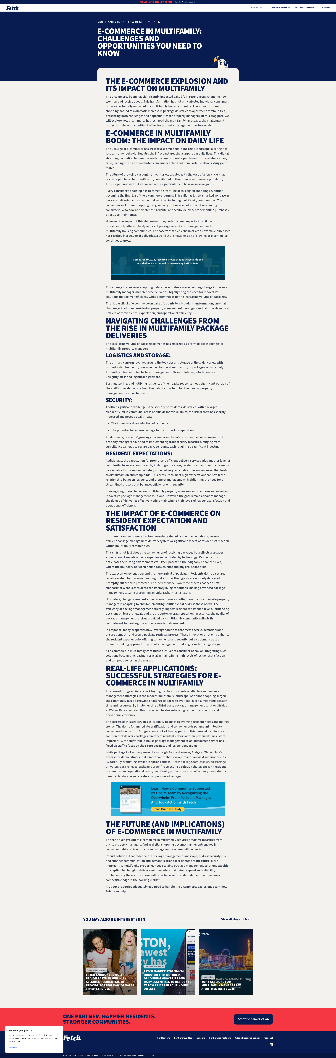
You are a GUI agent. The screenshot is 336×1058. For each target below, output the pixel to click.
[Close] (60, 1028)
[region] (34, 1039)
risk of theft (201, 412)
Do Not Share (13, 1047)
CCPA (152, 1055)
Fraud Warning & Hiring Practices (131, 1055)
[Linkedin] (271, 1044)
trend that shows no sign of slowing (183, 235)
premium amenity (150, 592)
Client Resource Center (247, 1038)
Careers (326, 7)
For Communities (279, 7)
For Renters (256, 7)
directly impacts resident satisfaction (178, 609)
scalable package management (183, 865)
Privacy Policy (107, 1055)
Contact (268, 1038)
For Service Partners (304, 7)
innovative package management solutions (135, 496)
